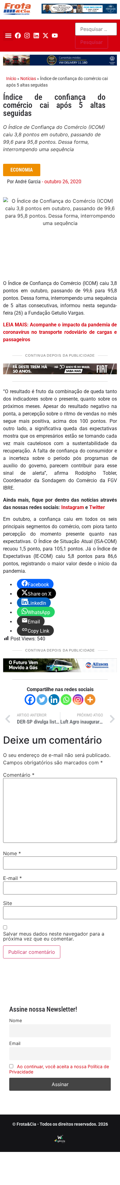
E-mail (12, 878)
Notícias (28, 78)
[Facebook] (17, 35)
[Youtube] (54, 35)
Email (14, 1043)
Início (11, 78)
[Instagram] (27, 35)
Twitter (97, 507)
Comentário (18, 774)
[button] (8, 36)
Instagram (72, 507)
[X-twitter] (45, 35)
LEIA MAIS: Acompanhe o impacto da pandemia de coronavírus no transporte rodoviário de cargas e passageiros (60, 332)
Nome (12, 853)
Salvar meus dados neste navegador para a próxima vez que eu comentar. (53, 936)
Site (7, 903)
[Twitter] (42, 699)
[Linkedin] (36, 35)
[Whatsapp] (66, 699)
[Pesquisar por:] (96, 29)
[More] (90, 699)
